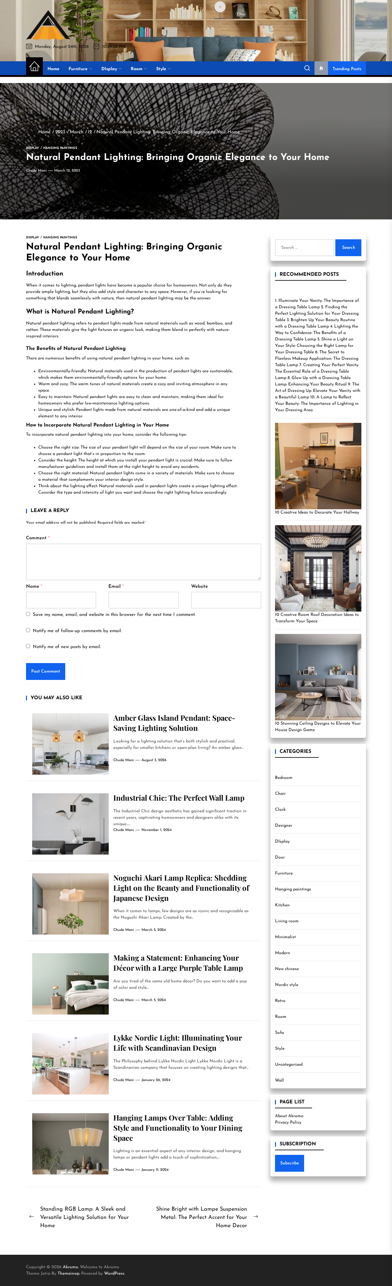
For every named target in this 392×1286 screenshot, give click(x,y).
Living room (287, 921)
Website (199, 586)
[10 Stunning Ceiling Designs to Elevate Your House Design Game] (318, 677)
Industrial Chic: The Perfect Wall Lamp (178, 797)
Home (53, 69)
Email (116, 586)
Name (34, 586)
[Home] (34, 66)
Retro (280, 1001)
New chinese (287, 969)
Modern (282, 953)
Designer (283, 825)
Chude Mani (36, 171)
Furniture (78, 69)
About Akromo (289, 1116)
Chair (280, 793)
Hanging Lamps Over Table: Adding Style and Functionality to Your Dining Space (177, 1128)
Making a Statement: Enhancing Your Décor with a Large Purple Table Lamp (178, 963)
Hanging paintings (293, 889)
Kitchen (282, 905)
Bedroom (283, 778)
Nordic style (286, 985)
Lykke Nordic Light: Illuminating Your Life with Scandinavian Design (177, 1043)
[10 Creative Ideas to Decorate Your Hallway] (318, 466)
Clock (280, 809)
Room (136, 69)
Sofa (279, 1032)
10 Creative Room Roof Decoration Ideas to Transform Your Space (317, 618)
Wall (279, 1080)
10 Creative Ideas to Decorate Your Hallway (317, 512)
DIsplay (109, 69)
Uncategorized (289, 1064)
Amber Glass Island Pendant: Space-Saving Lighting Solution (174, 723)
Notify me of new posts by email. (67, 647)
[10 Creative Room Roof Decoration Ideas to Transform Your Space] (318, 568)
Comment (38, 538)
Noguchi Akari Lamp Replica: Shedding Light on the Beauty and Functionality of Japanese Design (181, 888)
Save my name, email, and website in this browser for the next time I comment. (114, 615)
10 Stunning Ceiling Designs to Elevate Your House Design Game (318, 726)
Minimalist (285, 937)
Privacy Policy (288, 1122)
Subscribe (289, 1163)
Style (161, 69)
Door (280, 857)
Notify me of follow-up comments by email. (77, 631)
